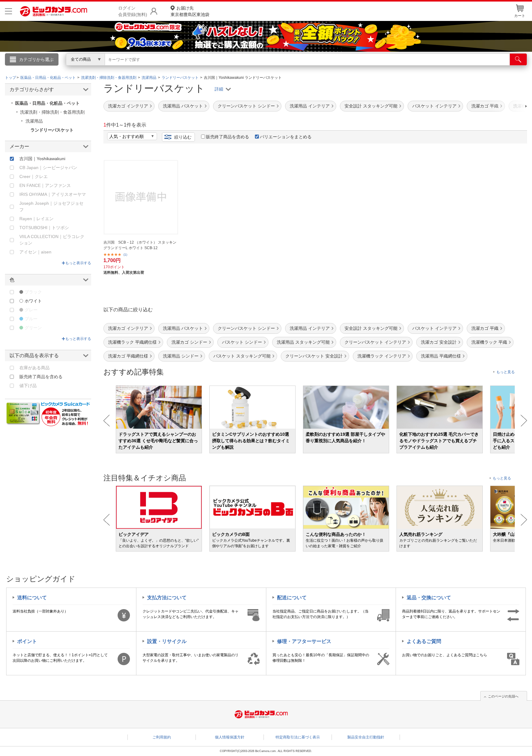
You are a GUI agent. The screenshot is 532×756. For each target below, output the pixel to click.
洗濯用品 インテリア (310, 105)
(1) (125, 254)
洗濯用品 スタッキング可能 (303, 342)
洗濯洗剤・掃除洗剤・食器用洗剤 (52, 112)
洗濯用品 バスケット (183, 105)
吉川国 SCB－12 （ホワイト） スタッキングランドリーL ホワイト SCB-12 (139, 245)
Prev (106, 421)
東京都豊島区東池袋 (190, 11)
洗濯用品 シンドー (181, 356)
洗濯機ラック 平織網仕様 (132, 342)
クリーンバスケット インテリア (375, 342)
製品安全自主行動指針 (365, 737)
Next (524, 421)
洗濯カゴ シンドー (189, 342)
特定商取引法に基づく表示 (298, 737)
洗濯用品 (34, 121)
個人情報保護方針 (229, 737)
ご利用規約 (161, 737)
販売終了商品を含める (227, 136)
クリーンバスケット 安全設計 (314, 356)
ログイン (133, 69)
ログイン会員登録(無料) (132, 11)
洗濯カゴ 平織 (484, 105)
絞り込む (182, 137)
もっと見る (505, 372)
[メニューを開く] (8, 11)
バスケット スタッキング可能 (242, 356)
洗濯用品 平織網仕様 (441, 356)
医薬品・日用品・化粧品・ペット (47, 103)
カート (519, 16)
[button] (508, 106)
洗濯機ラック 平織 (489, 342)
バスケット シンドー (242, 342)
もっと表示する (78, 263)
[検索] (518, 59)
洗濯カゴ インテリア (128, 105)
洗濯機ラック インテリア (381, 356)
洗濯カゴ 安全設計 (439, 342)
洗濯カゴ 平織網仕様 (128, 356)
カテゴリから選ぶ (36, 59)
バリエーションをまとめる (286, 136)
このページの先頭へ (503, 696)
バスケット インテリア (434, 105)
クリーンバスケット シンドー (246, 105)
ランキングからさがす (241, 68)
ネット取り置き (346, 68)
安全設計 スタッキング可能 (371, 105)
